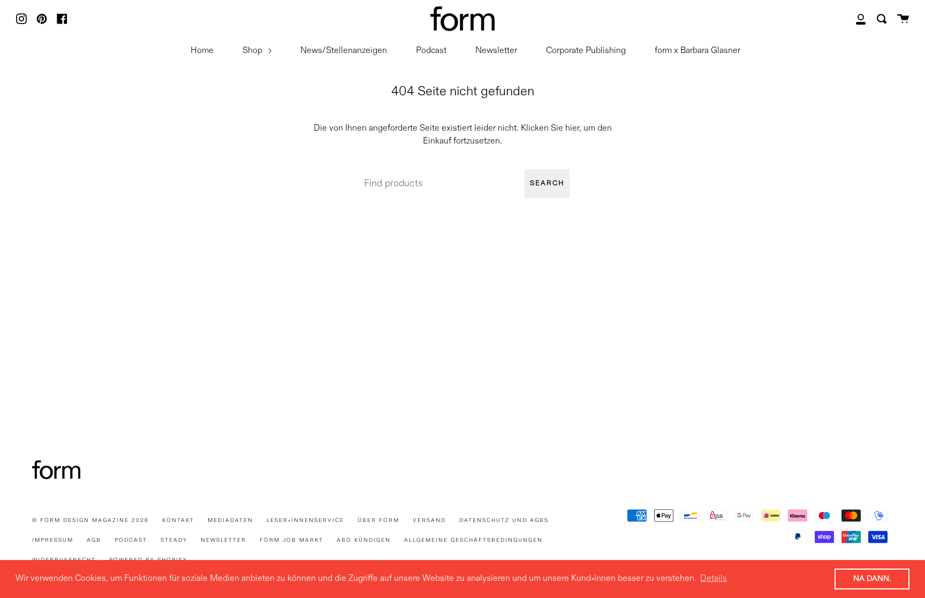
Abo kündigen (364, 540)
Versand (429, 520)
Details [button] (713, 578)
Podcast (431, 51)
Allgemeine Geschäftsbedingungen (473, 540)
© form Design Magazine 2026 (90, 520)
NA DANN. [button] (872, 578)
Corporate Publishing (586, 51)
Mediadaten (230, 520)
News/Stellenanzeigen (343, 51)
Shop (253, 51)
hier (572, 128)
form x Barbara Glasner (697, 51)
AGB (94, 540)
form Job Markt (291, 540)
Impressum (52, 540)
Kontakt (178, 520)
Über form (378, 520)
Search (547, 183)
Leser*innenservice (305, 520)
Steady (174, 540)
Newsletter (496, 51)
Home (202, 51)
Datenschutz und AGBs (504, 520)
